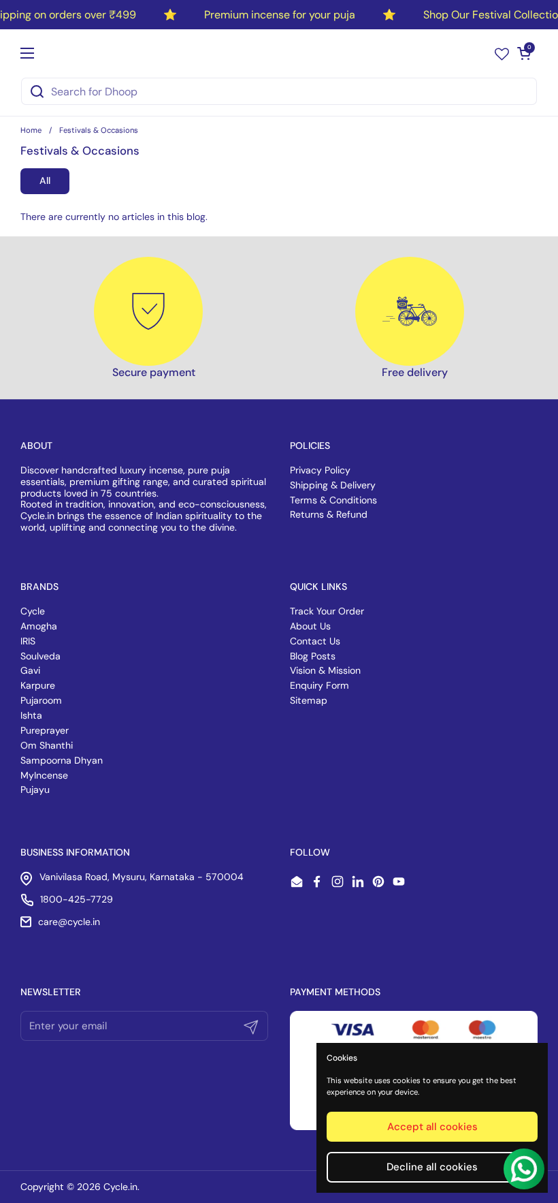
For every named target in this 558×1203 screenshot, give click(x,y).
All (44, 180)
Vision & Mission (325, 670)
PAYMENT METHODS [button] (335, 992)
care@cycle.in (69, 922)
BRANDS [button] (39, 586)
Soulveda (40, 656)
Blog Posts (312, 656)
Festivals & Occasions (98, 130)
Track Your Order (327, 611)
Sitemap (308, 700)
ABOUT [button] (36, 445)
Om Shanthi (46, 745)
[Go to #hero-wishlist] (502, 53)
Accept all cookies (432, 1127)
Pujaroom (41, 700)
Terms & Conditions (333, 500)
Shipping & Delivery (333, 485)
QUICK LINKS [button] (318, 586)
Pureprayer (44, 730)
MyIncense (44, 775)
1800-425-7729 (76, 899)
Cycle (32, 611)
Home (31, 130)
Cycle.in (120, 1187)
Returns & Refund (328, 514)
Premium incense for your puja (279, 14)
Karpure (37, 685)
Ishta (31, 715)
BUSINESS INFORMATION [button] (75, 852)
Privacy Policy (320, 470)
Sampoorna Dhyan (61, 760)
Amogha (38, 626)
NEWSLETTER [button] (50, 992)
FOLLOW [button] (310, 852)
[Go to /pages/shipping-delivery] (409, 311)
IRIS (27, 641)
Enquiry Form (319, 685)
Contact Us (315, 641)
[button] (524, 53)
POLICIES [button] (310, 445)
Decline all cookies (432, 1167)
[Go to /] (275, 53)
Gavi (30, 670)
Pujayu (35, 789)
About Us (310, 626)
